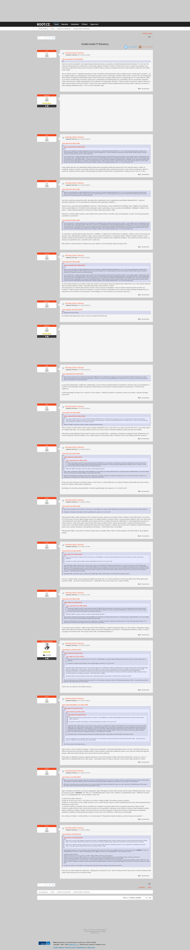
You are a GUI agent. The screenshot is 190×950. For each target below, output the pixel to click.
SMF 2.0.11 (86, 929)
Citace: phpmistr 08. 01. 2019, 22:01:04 (72, 309)
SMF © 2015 (93, 929)
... (42, 38)
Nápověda (64, 24)
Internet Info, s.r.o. (73, 944)
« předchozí (145, 33)
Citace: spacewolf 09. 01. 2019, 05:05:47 (72, 59)
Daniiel (93, 931)
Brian (104, 931)
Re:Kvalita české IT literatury (74, 53)
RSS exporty (91, 947)
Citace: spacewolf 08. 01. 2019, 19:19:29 (72, 373)
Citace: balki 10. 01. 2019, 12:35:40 (71, 506)
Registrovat (94, 24)
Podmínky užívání (70, 947)
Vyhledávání (75, 24)
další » (151, 33)
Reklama (46, 95)
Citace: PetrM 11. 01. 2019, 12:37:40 (71, 834)
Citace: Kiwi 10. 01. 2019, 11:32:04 (71, 453)
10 (49, 38)
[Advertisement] (95, 10)
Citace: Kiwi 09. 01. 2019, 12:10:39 (71, 143)
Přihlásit (84, 24)
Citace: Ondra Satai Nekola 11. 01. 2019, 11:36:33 (75, 704)
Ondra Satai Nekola (46, 641)
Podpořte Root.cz (82, 947)
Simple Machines (102, 929)
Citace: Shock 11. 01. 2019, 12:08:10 (71, 777)
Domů (56, 24)
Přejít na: (125, 897)
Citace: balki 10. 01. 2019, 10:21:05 (71, 412)
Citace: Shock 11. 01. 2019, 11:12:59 (71, 649)
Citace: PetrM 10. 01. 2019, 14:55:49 (71, 550)
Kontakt (55, 947)
